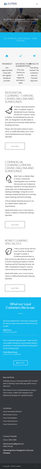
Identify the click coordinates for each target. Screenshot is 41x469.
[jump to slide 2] (21, 27)
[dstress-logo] (17, 4)
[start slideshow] (17, 27)
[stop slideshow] (23, 27)
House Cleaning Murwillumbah (12, 411)
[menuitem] (37, 4)
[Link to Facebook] (36, 465)
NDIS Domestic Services (10, 415)
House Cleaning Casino (10, 424)
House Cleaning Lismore (10, 421)
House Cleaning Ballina (10, 418)
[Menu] (37, 4)
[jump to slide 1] (19, 27)
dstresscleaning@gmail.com (13, 444)
